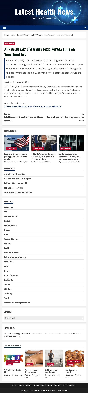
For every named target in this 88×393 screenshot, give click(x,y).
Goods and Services (11, 239)
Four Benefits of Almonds (13, 187)
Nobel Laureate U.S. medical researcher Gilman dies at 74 (23, 117)
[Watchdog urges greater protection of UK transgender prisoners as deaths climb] (71, 143)
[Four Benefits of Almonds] (74, 358)
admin (35, 162)
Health (6, 248)
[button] (4, 27)
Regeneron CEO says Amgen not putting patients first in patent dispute (15, 156)
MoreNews (51, 390)
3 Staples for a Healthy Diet (14, 174)
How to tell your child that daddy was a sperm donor (65, 117)
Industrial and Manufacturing (15, 257)
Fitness (7, 230)
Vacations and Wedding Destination (17, 302)
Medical (7, 271)
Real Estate (8, 280)
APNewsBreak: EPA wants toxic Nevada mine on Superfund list (33, 106)
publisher (9, 162)
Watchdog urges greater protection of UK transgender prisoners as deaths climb (70, 156)
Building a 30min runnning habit (15, 183)
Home (14, 385)
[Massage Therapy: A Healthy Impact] (34, 358)
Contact (72, 385)
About (65, 385)
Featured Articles (10, 225)
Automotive (8, 207)
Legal (6, 266)
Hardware (7, 243)
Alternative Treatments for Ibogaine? (18, 192)
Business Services (11, 216)
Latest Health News (44, 11)
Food (6, 234)
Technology (8, 293)
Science (7, 284)
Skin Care (7, 289)
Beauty (6, 211)
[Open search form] (85, 28)
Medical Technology (11, 275)
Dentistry (7, 221)
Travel (6, 298)
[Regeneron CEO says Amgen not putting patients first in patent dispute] (16, 143)
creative (7, 82)
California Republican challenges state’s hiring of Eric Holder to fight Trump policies (43, 156)
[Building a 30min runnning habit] (54, 358)
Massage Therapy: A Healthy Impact (17, 178)
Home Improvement (11, 252)
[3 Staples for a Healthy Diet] (13, 358)
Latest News (9, 43)
